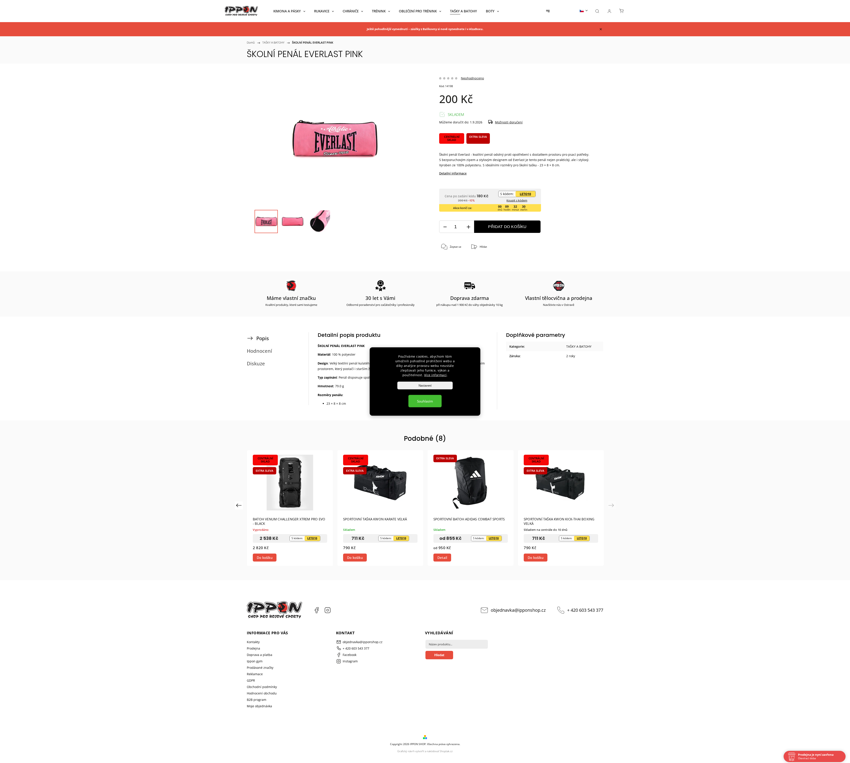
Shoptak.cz (446, 751)
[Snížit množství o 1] (444, 227)
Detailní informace (453, 173)
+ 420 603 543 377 (585, 610)
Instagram (327, 610)
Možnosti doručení (509, 122)
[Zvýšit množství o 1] (468, 227)
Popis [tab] (262, 338)
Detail (442, 557)
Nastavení (425, 385)
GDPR (251, 680)
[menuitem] (289, 11)
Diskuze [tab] (256, 363)
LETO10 (525, 194)
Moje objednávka (259, 706)
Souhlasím (425, 401)
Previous (239, 505)
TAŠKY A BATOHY (578, 346)
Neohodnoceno (472, 78)
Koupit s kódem (516, 200)
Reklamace (255, 674)
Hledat (439, 655)
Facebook (316, 610)
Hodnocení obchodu (262, 693)
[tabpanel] (290, 508)
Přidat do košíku (507, 226)
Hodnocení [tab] (259, 350)
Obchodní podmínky (262, 687)
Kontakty (253, 642)
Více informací (435, 375)
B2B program (256, 700)
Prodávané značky (260, 667)
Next (612, 505)
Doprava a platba (259, 655)
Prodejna (253, 648)
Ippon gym (255, 661)
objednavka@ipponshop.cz (518, 610)
